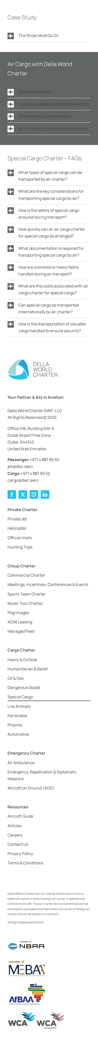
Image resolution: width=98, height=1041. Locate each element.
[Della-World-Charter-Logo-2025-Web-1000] (33, 360)
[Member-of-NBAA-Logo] (26, 937)
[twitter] (23, 494)
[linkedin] (45, 494)
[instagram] (34, 494)
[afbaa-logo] (26, 983)
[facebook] (12, 494)
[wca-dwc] (36, 1013)
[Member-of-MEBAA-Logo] (26, 961)
